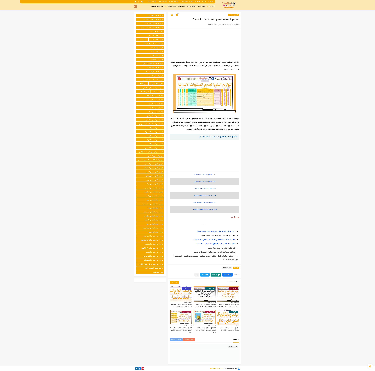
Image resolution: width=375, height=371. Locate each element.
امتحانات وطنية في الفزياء (155, 140)
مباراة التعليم (143, 83)
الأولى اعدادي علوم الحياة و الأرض (152, 63)
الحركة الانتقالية (144, 91)
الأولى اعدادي (201, 6)
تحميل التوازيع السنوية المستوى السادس (205, 209)
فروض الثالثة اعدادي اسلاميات (153, 192)
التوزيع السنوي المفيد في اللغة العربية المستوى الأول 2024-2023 (228, 306)
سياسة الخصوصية (200, 1)
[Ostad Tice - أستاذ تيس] (229, 4)
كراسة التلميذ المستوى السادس (153, 43)
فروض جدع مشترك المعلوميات (153, 260)
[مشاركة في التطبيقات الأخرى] (196, 275)
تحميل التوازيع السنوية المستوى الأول (205, 174)
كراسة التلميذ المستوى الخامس (153, 79)
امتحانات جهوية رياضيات (155, 111)
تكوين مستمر (143, 39)
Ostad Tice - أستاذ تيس (216, 368)
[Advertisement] (204, 44)
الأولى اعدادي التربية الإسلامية (153, 23)
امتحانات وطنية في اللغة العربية (153, 148)
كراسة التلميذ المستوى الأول (154, 268)
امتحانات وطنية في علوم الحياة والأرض (151, 152)
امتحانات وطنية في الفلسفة (154, 144)
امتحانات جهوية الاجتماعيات (154, 95)
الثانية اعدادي (191, 6)
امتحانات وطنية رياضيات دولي (153, 120)
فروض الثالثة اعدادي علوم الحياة (153, 204)
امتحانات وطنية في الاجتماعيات (153, 128)
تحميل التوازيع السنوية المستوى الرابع (205, 195)
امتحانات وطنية (152, 1)
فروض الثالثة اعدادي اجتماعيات (153, 188)
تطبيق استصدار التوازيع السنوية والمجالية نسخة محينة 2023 (181, 306)
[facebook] (139, 1)
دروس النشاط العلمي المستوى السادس (150, 160)
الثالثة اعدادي (182, 6)
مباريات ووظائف (158, 272)
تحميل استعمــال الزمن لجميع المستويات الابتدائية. (216, 244)
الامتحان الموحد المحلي (187, 1)
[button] (227, 275)
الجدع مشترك (172, 6)
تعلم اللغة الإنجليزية (157, 6)
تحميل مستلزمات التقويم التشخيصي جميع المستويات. (214, 240)
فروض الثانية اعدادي (156, 59)
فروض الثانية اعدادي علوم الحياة (153, 228)
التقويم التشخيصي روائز (155, 35)
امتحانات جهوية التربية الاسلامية (153, 99)
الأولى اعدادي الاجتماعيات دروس (153, 19)
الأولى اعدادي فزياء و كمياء (154, 71)
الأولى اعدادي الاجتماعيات (155, 15)
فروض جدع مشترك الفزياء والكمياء (152, 248)
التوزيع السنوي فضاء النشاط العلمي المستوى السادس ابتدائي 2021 (205, 330)
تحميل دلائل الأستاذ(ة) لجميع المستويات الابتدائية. (216, 232)
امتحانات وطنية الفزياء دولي (154, 115)
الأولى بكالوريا (158, 91)
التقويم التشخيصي (157, 39)
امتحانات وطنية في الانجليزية (154, 132)
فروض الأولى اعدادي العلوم (154, 172)
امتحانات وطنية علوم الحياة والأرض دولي (150, 124)
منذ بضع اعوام (234, 302)
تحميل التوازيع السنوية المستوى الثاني (205, 181)
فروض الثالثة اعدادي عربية (154, 200)
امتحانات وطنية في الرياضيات (154, 136)
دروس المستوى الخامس (155, 156)
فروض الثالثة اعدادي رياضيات (154, 196)
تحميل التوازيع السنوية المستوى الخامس (205, 202)
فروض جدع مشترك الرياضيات (154, 244)
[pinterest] (142, 1)
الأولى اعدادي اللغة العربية (155, 67)
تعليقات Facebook (176, 339)
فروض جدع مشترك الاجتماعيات (153, 236)
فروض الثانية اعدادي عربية (155, 224)
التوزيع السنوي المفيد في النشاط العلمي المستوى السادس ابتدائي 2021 (181, 330)
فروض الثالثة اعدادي (156, 55)
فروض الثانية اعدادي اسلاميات (153, 216)
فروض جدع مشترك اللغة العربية (153, 256)
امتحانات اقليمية (173, 1)
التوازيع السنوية (233, 15)
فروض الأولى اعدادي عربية (154, 180)
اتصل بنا (210, 1)
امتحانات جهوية (163, 1)
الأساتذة (212, 6)
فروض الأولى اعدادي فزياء (155, 184)
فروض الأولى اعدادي (156, 51)
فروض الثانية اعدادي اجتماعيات (153, 212)
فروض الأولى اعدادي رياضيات (154, 176)
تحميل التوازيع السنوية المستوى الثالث (205, 188)
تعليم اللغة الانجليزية (157, 31)
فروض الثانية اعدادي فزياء (155, 232)
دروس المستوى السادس (155, 75)
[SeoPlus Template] (238, 368)
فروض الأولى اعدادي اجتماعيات (153, 164)
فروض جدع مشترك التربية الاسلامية (152, 240)
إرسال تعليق (233, 347)
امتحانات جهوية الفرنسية (155, 107)
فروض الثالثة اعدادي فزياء (155, 208)
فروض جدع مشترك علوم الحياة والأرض (151, 264)
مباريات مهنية (158, 87)
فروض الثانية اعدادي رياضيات (154, 220)
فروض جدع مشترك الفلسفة (154, 252)
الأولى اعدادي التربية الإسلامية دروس (151, 27)
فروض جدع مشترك (157, 47)
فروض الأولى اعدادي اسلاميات (153, 168)
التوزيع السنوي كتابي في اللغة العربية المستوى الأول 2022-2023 (205, 306)
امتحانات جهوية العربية (156, 103)
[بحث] (135, 6)
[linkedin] (135, 1)
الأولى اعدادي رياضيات (144, 87)
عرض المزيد (174, 282)
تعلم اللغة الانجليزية (157, 83)
